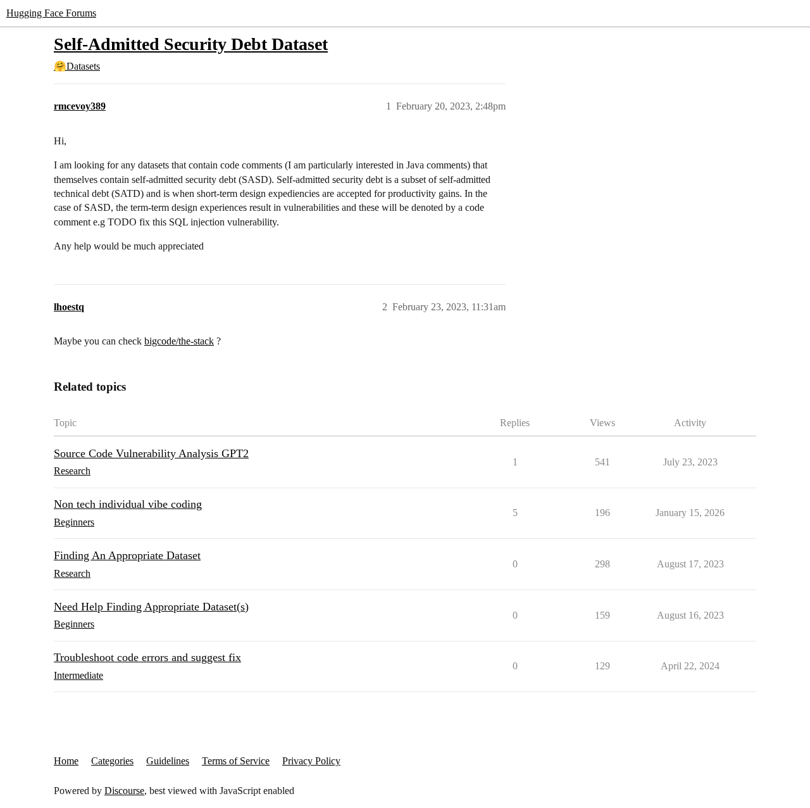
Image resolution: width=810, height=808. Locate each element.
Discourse (124, 790)
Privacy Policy (311, 760)
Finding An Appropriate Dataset (127, 555)
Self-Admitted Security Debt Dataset (191, 44)
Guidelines (167, 760)
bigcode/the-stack (179, 341)
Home (66, 760)
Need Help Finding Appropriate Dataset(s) (151, 606)
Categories (112, 760)
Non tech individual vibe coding (128, 504)
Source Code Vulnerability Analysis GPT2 (151, 453)
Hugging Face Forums (51, 13)
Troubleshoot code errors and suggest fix (147, 657)
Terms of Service (236, 760)
